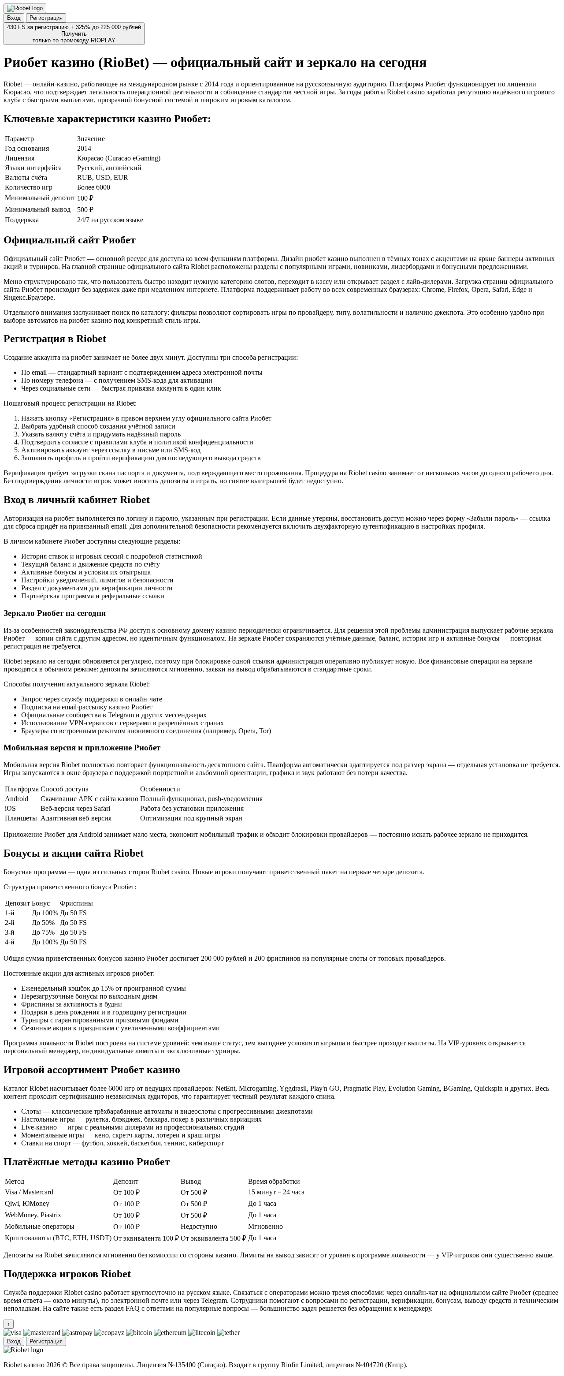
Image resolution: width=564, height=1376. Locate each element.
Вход (14, 18)
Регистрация (46, 18)
